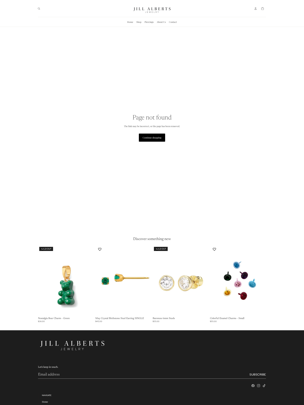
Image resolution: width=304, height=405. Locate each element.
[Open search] (38, 8)
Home (45, 401)
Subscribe (258, 374)
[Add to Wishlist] (43, 249)
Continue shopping (152, 137)
